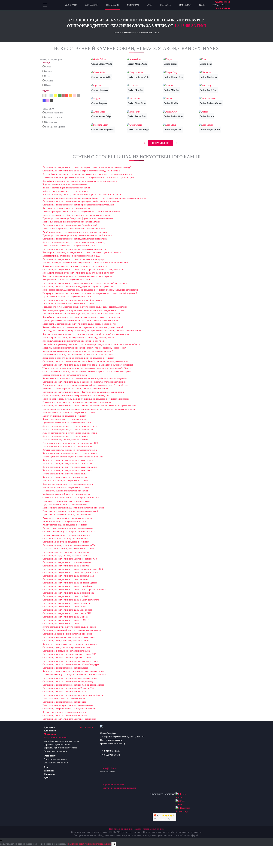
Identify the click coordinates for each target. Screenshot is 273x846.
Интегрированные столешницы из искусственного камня (69, 450)
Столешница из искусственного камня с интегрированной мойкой (74, 589)
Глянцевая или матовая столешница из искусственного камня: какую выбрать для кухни (84, 307)
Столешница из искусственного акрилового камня (66, 562)
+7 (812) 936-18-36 (110, 754)
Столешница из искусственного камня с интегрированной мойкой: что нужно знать (82, 269)
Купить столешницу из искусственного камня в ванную (69, 460)
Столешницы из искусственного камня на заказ (65, 668)
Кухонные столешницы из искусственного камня (65, 487)
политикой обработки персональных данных (89, 844)
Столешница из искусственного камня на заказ (65, 579)
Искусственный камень (56, 737)
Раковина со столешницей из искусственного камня (67, 518)
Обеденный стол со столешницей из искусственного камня (70, 497)
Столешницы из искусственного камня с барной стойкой (69, 225)
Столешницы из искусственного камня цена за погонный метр (72, 695)
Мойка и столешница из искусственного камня (65, 490)
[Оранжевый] (70, 95)
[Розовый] (74, 95)
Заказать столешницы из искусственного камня (65, 439)
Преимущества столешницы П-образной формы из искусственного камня (77, 218)
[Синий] (44, 100)
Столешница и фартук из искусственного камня (65, 555)
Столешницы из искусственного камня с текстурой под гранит (72, 300)
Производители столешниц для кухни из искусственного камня (73, 507)
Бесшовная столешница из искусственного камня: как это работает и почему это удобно (84, 378)
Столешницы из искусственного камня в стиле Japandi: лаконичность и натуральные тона (85, 361)
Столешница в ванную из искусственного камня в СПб (68, 545)
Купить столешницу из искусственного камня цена (66, 470)
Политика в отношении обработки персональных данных (136, 829)
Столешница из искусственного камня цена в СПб (66, 613)
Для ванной (50, 730)
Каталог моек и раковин (55, 751)
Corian (48, 66)
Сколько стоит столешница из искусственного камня (67, 528)
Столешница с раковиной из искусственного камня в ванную (71, 630)
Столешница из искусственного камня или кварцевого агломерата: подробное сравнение (85, 283)
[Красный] (66, 95)
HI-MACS (50, 71)
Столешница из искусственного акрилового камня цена (69, 719)
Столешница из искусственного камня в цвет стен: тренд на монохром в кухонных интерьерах (87, 365)
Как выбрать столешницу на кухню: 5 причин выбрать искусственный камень (79, 181)
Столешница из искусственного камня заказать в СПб (68, 576)
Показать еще (160, 143)
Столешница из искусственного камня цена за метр (67, 610)
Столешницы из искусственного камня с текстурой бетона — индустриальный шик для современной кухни (94, 198)
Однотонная (51, 122)
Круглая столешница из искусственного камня (64, 184)
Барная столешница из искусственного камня (64, 416)
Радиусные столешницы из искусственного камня (66, 279)
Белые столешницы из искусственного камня (64, 419)
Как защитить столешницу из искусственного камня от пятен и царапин (77, 276)
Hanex (48, 85)
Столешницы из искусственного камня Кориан (64, 715)
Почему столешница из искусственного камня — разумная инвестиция (76, 402)
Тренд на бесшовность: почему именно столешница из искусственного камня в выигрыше (85, 399)
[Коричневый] (63, 95)
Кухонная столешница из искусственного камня (65, 480)
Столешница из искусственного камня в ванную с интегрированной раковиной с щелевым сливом (89, 405)
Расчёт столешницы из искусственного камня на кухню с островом (74, 232)
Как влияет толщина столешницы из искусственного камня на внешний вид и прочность (85, 262)
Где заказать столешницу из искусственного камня (66, 422)
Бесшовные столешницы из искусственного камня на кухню (71, 221)
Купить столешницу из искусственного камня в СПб (67, 463)
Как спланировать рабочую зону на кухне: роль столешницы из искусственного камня (83, 310)
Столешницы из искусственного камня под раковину (67, 681)
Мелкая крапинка (53, 117)
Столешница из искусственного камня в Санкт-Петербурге (70, 599)
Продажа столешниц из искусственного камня (64, 504)
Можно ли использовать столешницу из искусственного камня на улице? (77, 351)
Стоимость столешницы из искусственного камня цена (68, 531)
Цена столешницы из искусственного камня (63, 698)
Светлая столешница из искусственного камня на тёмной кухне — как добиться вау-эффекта (86, 371)
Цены (47, 777)
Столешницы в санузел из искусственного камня (65, 640)
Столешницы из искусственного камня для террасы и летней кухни (74, 249)
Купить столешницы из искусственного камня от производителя (73, 671)
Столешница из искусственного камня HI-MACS (65, 620)
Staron (48, 76)
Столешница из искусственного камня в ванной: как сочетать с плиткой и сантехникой (84, 382)
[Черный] (51, 100)
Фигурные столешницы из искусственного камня (66, 208)
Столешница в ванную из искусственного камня (65, 541)
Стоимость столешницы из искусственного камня (66, 535)
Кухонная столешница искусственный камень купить (67, 484)
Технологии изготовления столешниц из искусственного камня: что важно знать (81, 313)
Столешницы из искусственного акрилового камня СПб (69, 654)
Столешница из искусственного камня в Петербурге (67, 586)
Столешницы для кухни (55, 759)
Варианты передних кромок (57, 744)
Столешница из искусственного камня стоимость (66, 603)
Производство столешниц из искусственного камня (67, 514)
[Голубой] (51, 95)
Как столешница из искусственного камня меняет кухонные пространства (77, 354)
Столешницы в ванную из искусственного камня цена (68, 637)
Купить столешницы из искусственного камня (64, 477)
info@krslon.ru (109, 768)
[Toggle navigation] (45, 5)
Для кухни (49, 727)
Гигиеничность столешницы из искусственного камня (68, 303)
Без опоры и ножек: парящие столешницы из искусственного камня (75, 388)
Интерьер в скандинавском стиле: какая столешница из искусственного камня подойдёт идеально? (89, 293)
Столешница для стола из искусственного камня (65, 552)
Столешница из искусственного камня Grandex (65, 616)
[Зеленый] (59, 95)
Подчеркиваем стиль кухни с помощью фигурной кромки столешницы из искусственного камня (88, 409)
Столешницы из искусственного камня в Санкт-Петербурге (70, 664)
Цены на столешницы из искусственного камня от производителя (74, 674)
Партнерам (49, 774)
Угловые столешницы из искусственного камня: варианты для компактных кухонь (81, 194)
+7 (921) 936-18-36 (110, 751)
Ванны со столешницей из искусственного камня (66, 187)
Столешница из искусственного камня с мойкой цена (68, 593)
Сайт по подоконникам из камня (119, 788)
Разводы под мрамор (55, 126)
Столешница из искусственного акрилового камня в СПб (69, 558)
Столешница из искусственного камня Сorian (64, 606)
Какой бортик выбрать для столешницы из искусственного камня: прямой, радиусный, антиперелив (90, 290)
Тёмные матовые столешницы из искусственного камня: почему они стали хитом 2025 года (86, 368)
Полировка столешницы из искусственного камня (66, 501)
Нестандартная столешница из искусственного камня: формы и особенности (79, 324)
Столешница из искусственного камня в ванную (65, 565)
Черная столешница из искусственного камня (64, 712)
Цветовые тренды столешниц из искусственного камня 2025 (71, 255)
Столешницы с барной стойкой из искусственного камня (69, 708)
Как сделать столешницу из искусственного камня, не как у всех (73, 341)
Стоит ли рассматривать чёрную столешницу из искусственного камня (76, 215)
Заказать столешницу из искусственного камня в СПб (68, 429)
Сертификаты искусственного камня (61, 741)
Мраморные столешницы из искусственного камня (66, 296)
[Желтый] (55, 95)
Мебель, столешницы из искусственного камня (65, 191)
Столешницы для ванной (56, 762)
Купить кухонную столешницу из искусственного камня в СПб (72, 456)
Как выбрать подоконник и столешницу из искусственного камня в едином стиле (81, 317)
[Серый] (78, 95)
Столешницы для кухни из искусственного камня (66, 647)
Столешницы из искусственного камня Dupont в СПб (68, 688)
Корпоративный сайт (113, 784)
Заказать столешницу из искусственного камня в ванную (69, 426)
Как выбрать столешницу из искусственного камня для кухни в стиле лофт (78, 272)
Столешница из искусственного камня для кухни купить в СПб (72, 569)
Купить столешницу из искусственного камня (64, 473)
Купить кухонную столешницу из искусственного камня (69, 453)
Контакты (49, 770)
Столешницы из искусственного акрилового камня (66, 657)
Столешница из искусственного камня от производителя (69, 582)
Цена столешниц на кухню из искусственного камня (67, 705)
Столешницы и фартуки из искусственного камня (66, 651)
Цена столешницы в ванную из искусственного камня (68, 548)
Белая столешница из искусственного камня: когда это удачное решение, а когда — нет (84, 347)
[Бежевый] (44, 95)
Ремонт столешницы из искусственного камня (64, 524)
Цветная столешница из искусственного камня (64, 375)
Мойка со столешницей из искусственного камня (66, 494)
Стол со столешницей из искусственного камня (65, 538)
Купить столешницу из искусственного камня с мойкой (69, 627)
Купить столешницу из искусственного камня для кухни (69, 467)
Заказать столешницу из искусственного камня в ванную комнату (74, 242)
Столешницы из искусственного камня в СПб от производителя (73, 685)
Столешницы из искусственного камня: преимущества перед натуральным (78, 204)
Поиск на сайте (86, 727)
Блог (46, 767)
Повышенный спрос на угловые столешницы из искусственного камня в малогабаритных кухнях (88, 177)
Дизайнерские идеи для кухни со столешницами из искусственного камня (78, 358)
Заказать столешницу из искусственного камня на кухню (69, 433)
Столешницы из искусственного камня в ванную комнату (70, 661)
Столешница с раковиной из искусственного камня (67, 633)
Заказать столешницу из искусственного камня (65, 436)
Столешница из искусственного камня (60, 623)
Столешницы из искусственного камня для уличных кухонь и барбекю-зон (78, 286)
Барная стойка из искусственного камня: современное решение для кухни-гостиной (82, 327)
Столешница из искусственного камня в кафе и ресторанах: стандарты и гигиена (81, 170)
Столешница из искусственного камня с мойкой (65, 596)
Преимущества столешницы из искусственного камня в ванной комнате (77, 235)
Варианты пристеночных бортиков (60, 747)
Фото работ (49, 755)
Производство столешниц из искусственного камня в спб (70, 511)
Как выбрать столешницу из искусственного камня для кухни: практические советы (82, 252)
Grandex (49, 80)
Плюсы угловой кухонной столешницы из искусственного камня (73, 228)
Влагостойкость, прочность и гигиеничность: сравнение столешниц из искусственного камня (87, 174)
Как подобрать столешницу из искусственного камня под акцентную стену (78, 337)
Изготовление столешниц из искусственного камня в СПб (70, 443)
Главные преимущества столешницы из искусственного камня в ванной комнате (81, 211)
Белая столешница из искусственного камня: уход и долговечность (74, 266)
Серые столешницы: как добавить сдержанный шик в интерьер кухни (75, 395)
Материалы (50, 734)
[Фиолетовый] (47, 100)
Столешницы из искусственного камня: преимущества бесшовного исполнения (80, 201)
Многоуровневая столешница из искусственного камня (68, 412)
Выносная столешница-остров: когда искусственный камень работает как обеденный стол (85, 385)
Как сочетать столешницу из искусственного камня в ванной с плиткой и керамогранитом (85, 334)
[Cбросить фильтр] (62, 59)
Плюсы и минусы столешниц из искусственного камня (68, 245)
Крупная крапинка (54, 112)
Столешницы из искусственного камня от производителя (69, 678)
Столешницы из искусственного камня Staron (64, 702)
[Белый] (47, 95)
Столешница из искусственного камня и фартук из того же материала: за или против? (83, 392)
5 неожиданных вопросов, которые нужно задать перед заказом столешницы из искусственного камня (91, 330)
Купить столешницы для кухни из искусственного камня (69, 644)
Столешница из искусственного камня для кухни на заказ (70, 572)
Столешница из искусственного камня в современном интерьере (73, 259)
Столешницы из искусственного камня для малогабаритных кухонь (74, 238)
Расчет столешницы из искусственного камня (64, 521)
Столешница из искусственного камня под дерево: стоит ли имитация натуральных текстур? (86, 167)
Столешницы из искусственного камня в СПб (64, 691)
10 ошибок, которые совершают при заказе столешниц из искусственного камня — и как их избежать (91, 344)
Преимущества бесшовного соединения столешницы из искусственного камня (80, 320)
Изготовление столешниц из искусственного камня (67, 446)
